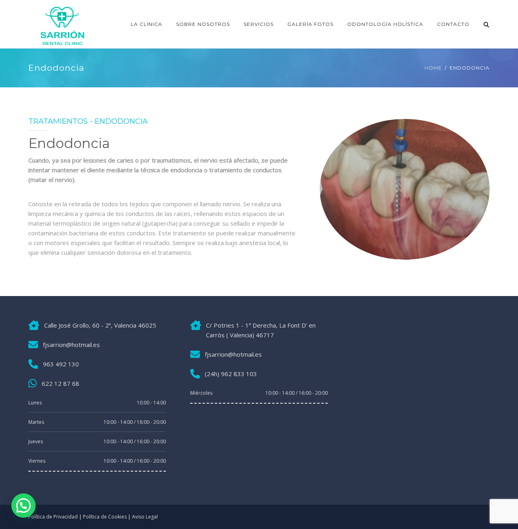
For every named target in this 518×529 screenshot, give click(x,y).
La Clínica (146, 24)
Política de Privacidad (53, 516)
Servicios (259, 24)
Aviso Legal (145, 516)
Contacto (453, 24)
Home (433, 68)
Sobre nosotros (203, 24)
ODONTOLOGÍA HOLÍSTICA (385, 24)
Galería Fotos (310, 24)
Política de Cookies (105, 516)
